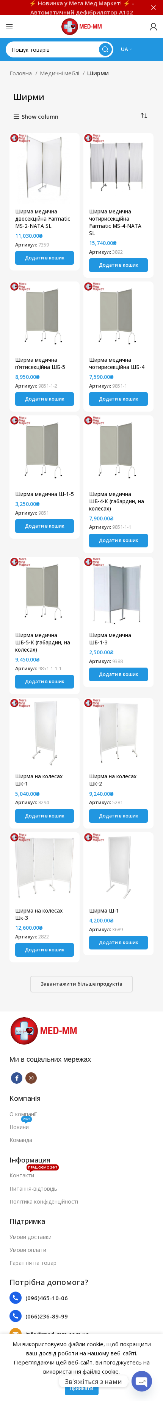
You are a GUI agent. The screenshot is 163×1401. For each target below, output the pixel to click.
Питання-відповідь (33, 1188)
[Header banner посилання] (70, 7)
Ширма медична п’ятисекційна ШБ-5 (40, 363)
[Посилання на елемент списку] (81, 1297)
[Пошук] (105, 49)
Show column (40, 117)
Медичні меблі (60, 73)
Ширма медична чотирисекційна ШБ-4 (116, 363)
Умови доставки (30, 1236)
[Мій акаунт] (153, 26)
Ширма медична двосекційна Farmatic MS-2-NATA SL (42, 218)
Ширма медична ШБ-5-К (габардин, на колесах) (42, 642)
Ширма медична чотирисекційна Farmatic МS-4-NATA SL (115, 222)
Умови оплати (27, 1249)
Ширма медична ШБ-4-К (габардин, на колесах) (116, 501)
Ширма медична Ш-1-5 (44, 494)
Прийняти (81, 1388)
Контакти (33, 1174)
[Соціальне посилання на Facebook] (16, 1078)
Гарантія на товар (32, 1262)
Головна (21, 73)
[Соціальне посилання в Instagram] (31, 1078)
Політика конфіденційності (43, 1201)
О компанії (23, 1114)
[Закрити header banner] (153, 7)
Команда (20, 1139)
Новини (19, 1126)
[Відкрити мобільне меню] (9, 26)
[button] (44, 258)
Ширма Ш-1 (104, 910)
